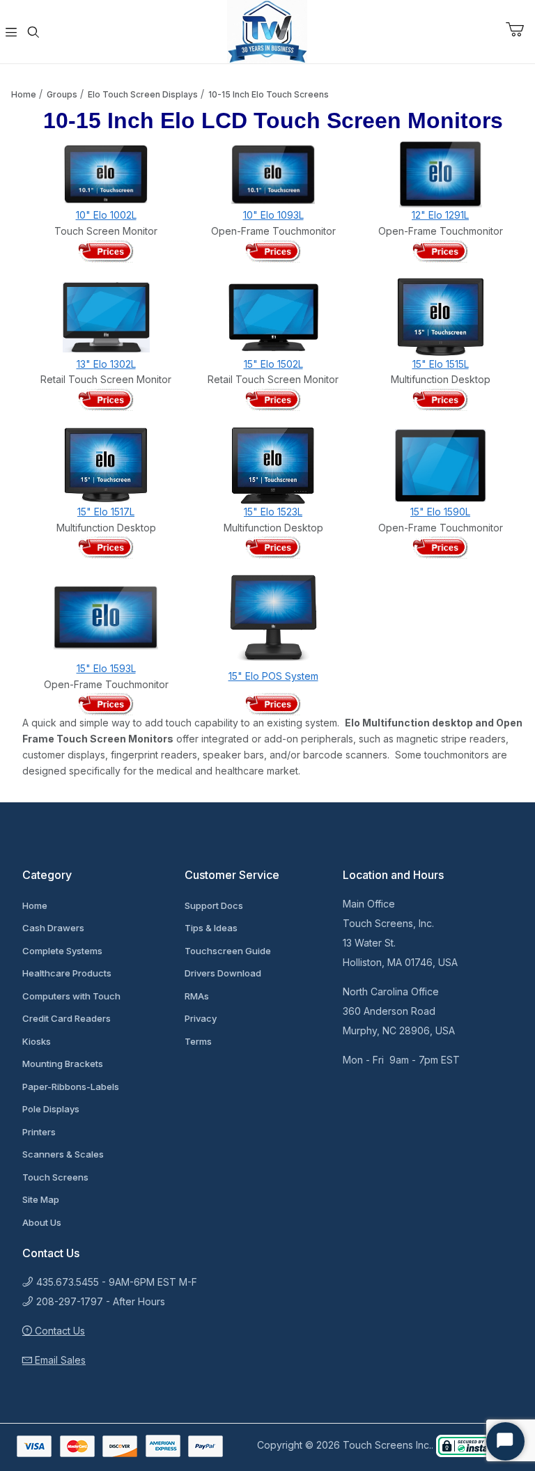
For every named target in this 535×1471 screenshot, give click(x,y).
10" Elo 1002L (106, 215)
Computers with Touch (71, 996)
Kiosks (36, 1041)
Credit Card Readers (66, 1018)
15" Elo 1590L (440, 511)
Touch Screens (55, 1177)
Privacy (201, 1018)
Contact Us (58, 1331)
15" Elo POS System (273, 676)
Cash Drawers (53, 927)
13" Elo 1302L (106, 364)
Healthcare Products (66, 973)
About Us (41, 1222)
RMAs (197, 996)
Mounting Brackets (62, 1063)
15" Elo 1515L (440, 364)
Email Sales (59, 1360)
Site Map (40, 1199)
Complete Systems (62, 950)
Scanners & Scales (63, 1154)
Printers (39, 1131)
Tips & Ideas (211, 927)
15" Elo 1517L (105, 511)
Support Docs (214, 905)
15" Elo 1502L (273, 364)
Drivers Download (223, 973)
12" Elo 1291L (440, 215)
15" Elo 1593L (106, 668)
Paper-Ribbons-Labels (70, 1086)
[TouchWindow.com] (267, 30)
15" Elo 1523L (273, 511)
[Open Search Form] (33, 32)
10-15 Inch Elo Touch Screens (268, 94)
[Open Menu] (11, 32)
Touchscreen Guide (228, 950)
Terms (198, 1041)
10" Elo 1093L (273, 215)
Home (23, 94)
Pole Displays (50, 1108)
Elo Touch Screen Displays (143, 94)
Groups (62, 94)
